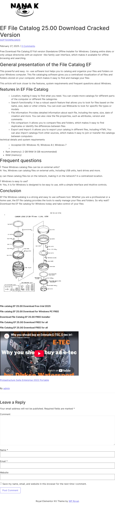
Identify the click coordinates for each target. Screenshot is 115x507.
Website (4, 472)
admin (6, 388)
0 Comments (28, 46)
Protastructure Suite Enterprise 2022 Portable (24, 380)
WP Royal (74, 501)
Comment (5, 414)
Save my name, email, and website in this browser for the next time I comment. (45, 484)
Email (4, 461)
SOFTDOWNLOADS (10, 39)
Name (4, 450)
